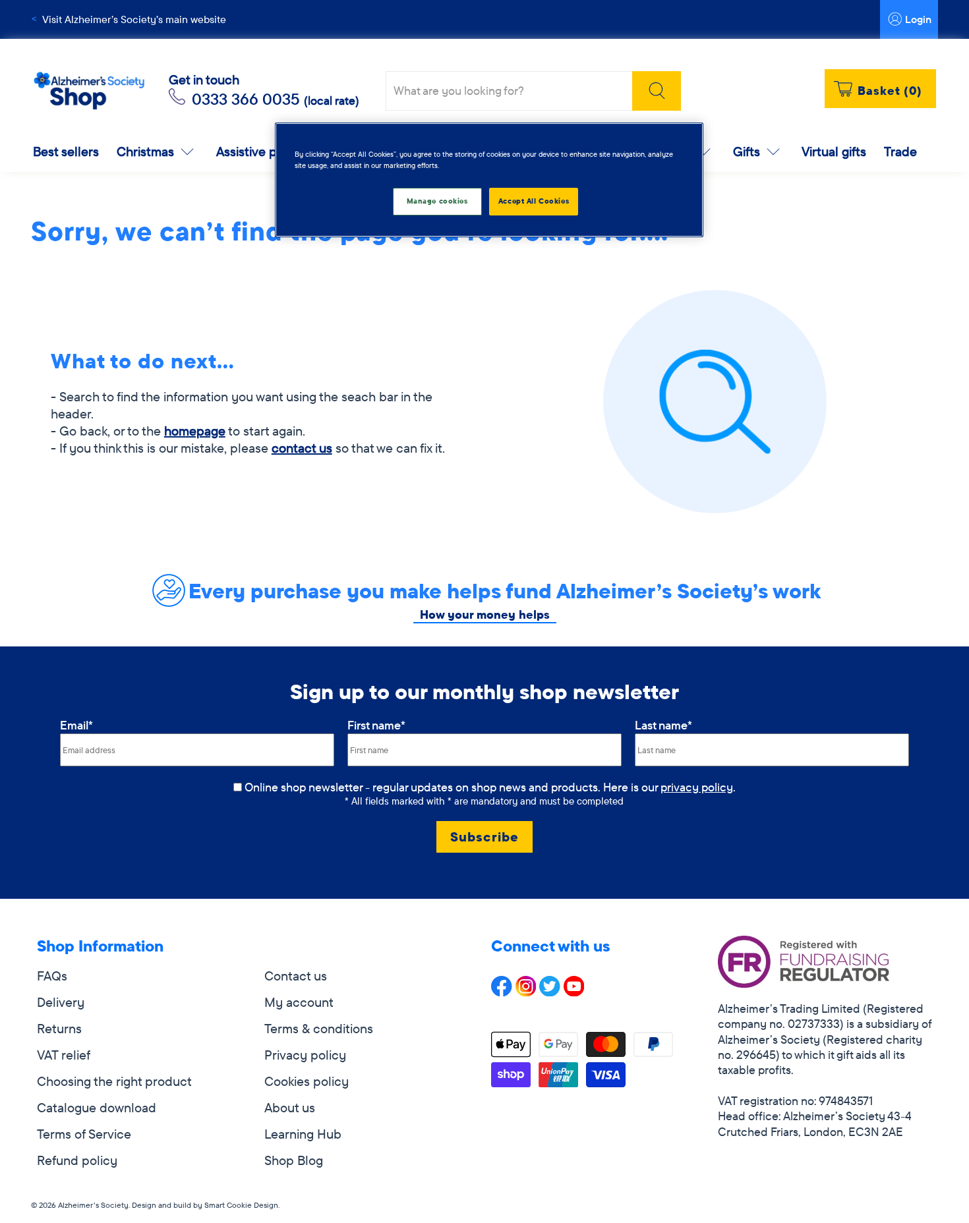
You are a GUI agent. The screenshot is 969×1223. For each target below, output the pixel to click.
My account (299, 1002)
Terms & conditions (318, 1028)
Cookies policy (306, 1081)
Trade (900, 151)
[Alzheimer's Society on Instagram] (526, 991)
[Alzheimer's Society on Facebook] (501, 991)
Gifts (746, 151)
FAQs (52, 975)
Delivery (60, 1002)
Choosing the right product (114, 1081)
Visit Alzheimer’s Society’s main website (134, 19)
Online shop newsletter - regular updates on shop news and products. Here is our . (490, 787)
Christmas (145, 151)
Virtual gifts (834, 151)
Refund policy (77, 1160)
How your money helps (485, 614)
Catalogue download (96, 1107)
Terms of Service (84, 1133)
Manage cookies (437, 201)
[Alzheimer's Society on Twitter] (549, 991)
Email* (76, 725)
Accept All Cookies (533, 201)
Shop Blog (293, 1160)
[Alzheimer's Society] (89, 91)
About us (289, 1107)
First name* (376, 725)
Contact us (295, 975)
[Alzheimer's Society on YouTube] (574, 991)
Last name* (663, 725)
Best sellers (66, 151)
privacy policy (697, 787)
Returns (59, 1028)
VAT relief (63, 1054)
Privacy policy (305, 1054)
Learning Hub (302, 1133)
